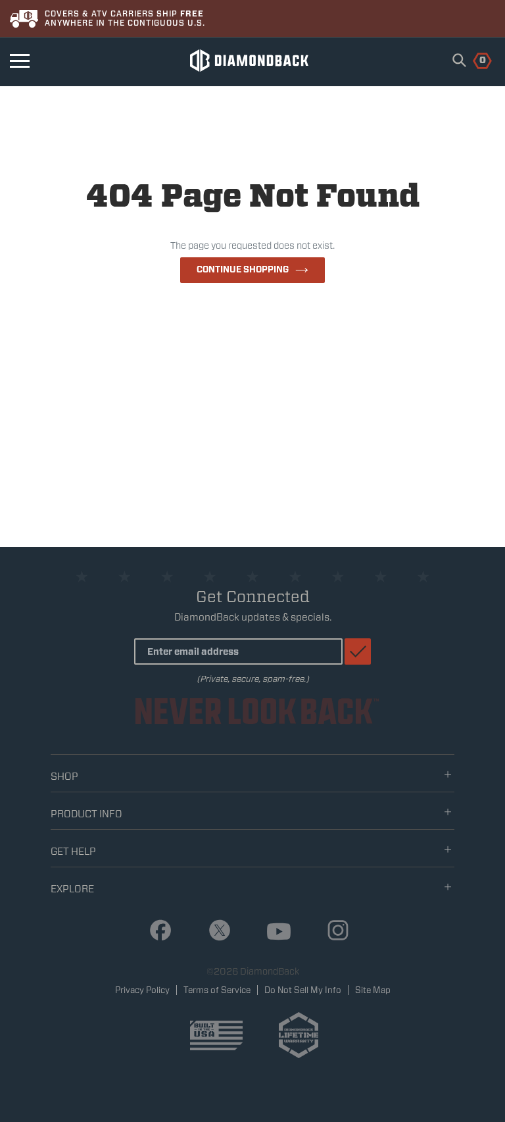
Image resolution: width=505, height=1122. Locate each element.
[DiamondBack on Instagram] (333, 931)
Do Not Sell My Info (302, 990)
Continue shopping (243, 269)
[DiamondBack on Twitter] (214, 931)
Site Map (373, 990)
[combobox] (459, 60)
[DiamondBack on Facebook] (155, 931)
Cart (475, 59)
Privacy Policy (142, 990)
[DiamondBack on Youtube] (273, 932)
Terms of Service (217, 990)
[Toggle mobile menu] (20, 61)
